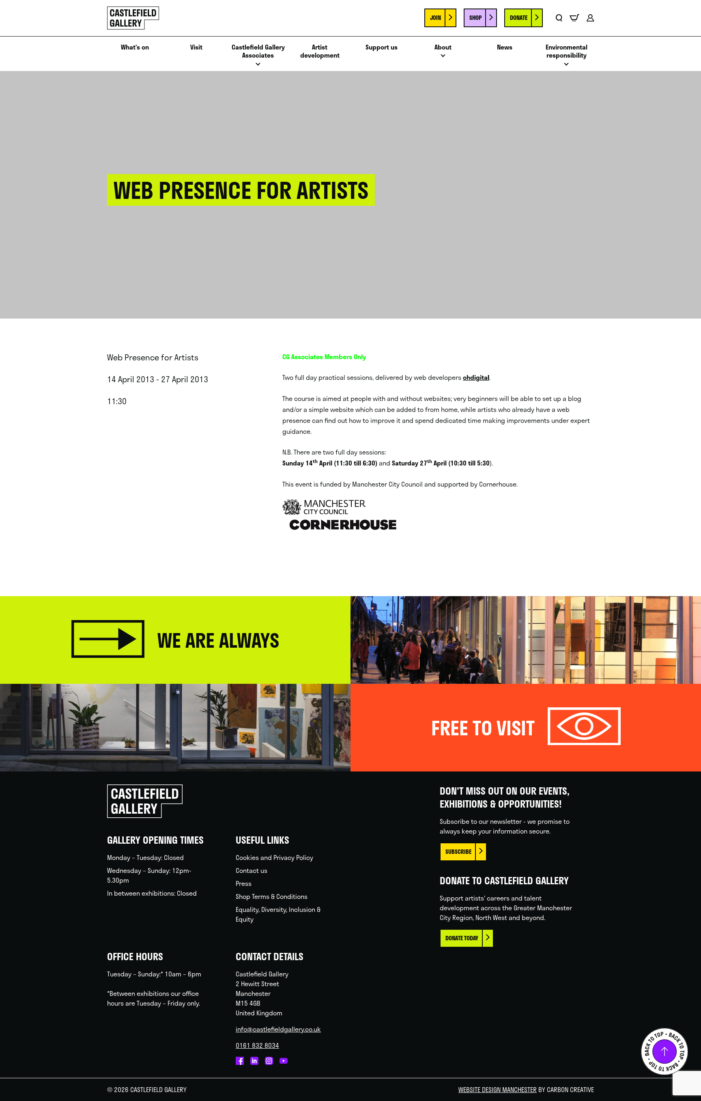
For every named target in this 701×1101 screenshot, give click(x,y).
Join (435, 17)
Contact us (251, 870)
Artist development (320, 51)
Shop (475, 17)
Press (244, 883)
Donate (518, 17)
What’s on (135, 47)
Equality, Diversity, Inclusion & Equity (278, 914)
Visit (196, 47)
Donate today (461, 938)
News (504, 47)
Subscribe (458, 851)
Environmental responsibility (566, 51)
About (443, 47)
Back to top (664, 1051)
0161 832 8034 (257, 1045)
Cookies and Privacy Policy (274, 857)
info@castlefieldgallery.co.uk (278, 1029)
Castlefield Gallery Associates (258, 51)
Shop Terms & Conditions (271, 896)
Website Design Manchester (497, 1089)
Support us (382, 47)
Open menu (258, 66)
